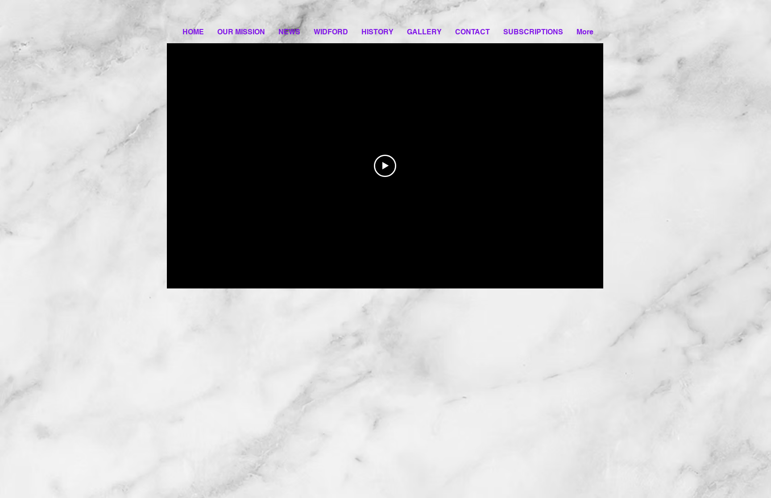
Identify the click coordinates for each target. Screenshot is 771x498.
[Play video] (385, 166)
